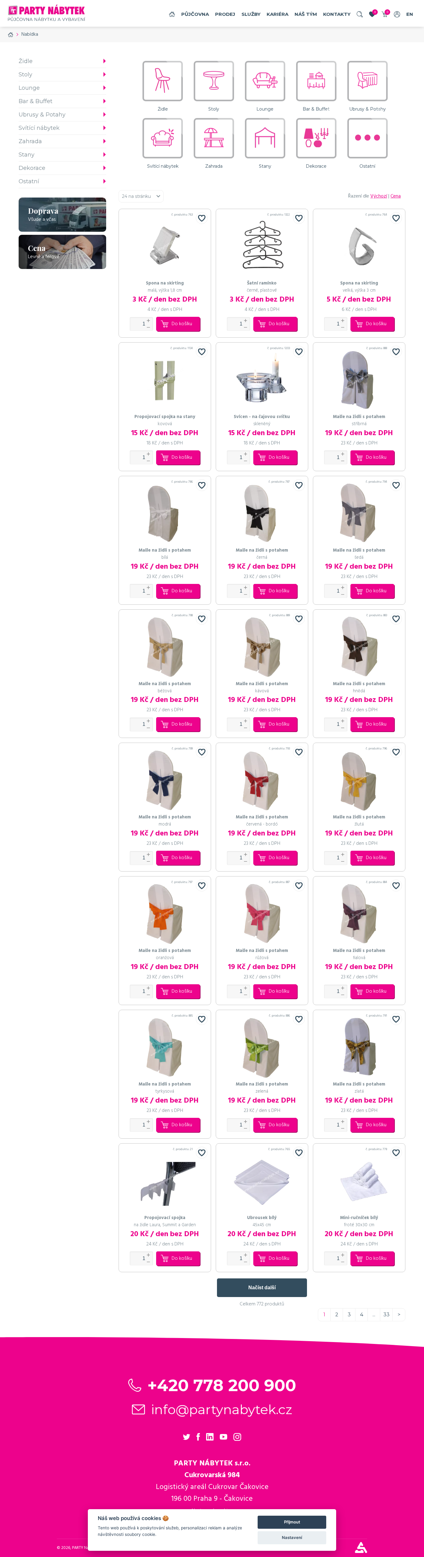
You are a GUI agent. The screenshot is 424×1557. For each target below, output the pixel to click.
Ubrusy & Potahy (42, 114)
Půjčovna (195, 14)
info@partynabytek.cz (221, 1409)
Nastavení (292, 1537)
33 (386, 1315)
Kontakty (336, 14)
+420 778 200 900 (221, 1385)
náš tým (306, 14)
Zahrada (30, 141)
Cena (395, 196)
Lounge (29, 87)
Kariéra (277, 14)
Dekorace (32, 168)
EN (409, 14)
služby (250, 14)
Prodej (225, 14)
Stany (26, 154)
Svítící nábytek (39, 128)
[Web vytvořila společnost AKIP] (361, 1551)
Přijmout (292, 1521)
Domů (172, 14)
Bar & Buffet (35, 101)
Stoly (25, 74)
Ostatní (29, 181)
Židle (26, 61)
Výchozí (378, 196)
